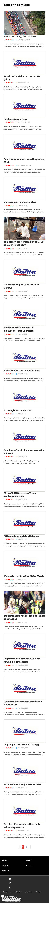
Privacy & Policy (16, 892)
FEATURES (30, 866)
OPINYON (5, 871)
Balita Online (10, 40)
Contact (38, 892)
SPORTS (29, 860)
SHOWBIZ (5, 866)
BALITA (4, 860)
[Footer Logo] (11, 898)
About (5, 892)
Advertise (28, 892)
